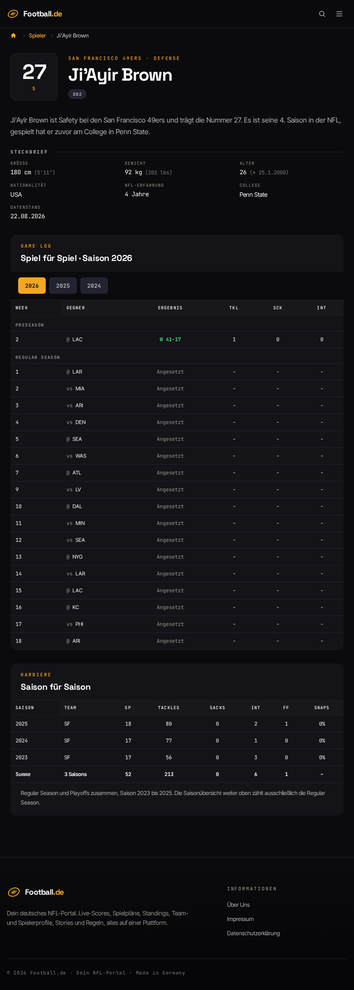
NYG (74, 556)
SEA (74, 439)
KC (72, 607)
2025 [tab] (63, 285)
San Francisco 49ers (105, 58)
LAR (74, 371)
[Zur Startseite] (13, 35)
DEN (75, 422)
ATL (73, 472)
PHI (74, 624)
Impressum (240, 918)
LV (73, 489)
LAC (74, 339)
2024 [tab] (94, 285)
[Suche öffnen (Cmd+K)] (322, 14)
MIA (75, 388)
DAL (74, 506)
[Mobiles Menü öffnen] (339, 14)
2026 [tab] (32, 285)
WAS (76, 456)
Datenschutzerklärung (253, 933)
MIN (75, 523)
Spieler (37, 35)
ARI (74, 405)
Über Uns (238, 904)
